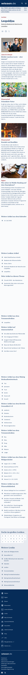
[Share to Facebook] (6, 31)
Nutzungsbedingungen (6, 667)
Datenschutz (4, 660)
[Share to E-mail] (2, 31)
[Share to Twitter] (9, 31)
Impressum (4, 658)
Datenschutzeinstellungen (7, 661)
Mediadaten (4, 665)
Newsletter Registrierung (7, 669)
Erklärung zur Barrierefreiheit (8, 663)
